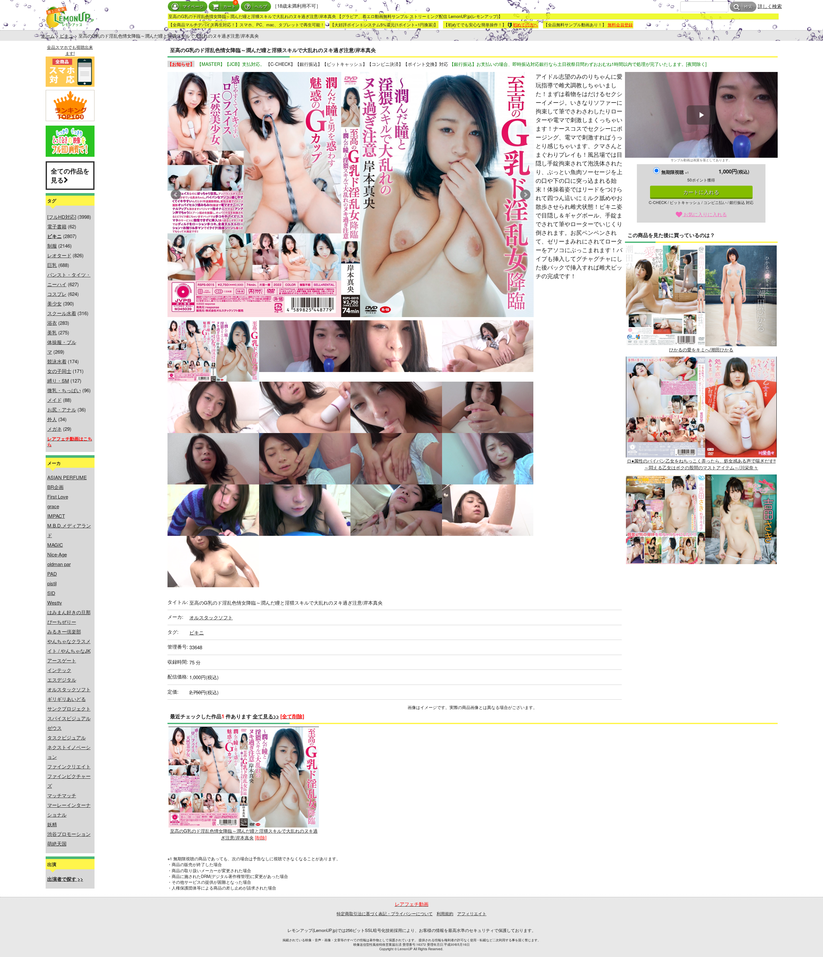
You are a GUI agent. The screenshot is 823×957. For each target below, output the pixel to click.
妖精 (52, 824)
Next (525, 195)
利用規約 (445, 913)
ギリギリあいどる (66, 699)
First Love (57, 496)
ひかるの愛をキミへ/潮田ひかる (701, 349)
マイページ (193, 6)
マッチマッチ (61, 795)
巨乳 (52, 264)
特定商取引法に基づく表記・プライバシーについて (385, 913)
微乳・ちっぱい (64, 390)
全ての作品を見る (70, 175)
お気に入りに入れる (704, 214)
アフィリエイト (471, 913)
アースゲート (61, 660)
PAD (52, 573)
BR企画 (55, 486)
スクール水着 (61, 313)
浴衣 (52, 322)
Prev (176, 195)
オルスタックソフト (69, 689)
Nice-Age (57, 554)
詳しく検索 (770, 6)
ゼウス (54, 727)
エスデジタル (61, 679)
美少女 (54, 303)
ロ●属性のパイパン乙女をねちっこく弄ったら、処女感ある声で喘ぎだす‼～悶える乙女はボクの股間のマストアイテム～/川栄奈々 (701, 464)
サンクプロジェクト (69, 708)
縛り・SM (58, 380)
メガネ (54, 428)
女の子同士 (59, 371)
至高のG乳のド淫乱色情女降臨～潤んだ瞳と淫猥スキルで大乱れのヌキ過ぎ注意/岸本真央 (244, 834)
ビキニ (66, 35)
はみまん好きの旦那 (69, 612)
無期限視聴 (675, 172)
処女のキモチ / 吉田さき (701, 578)
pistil (52, 583)
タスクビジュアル (66, 737)
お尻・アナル (61, 409)
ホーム (48, 35)
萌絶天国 (57, 843)
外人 (52, 419)
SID (51, 592)
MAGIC (55, 544)
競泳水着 (57, 361)
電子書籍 (57, 226)
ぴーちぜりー (61, 621)
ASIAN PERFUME (67, 477)
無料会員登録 (620, 25)
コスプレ (57, 293)
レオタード (59, 255)
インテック (59, 670)
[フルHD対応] (61, 216)
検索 (748, 6)
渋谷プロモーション (69, 833)
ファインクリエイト (69, 766)
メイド (54, 399)
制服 (52, 245)
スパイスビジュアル (69, 718)
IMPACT (56, 515)
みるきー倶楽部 (64, 631)
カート (229, 6)
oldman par (59, 564)
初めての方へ (525, 25)
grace (53, 506)
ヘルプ (261, 6)
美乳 (52, 332)
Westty (54, 602)
